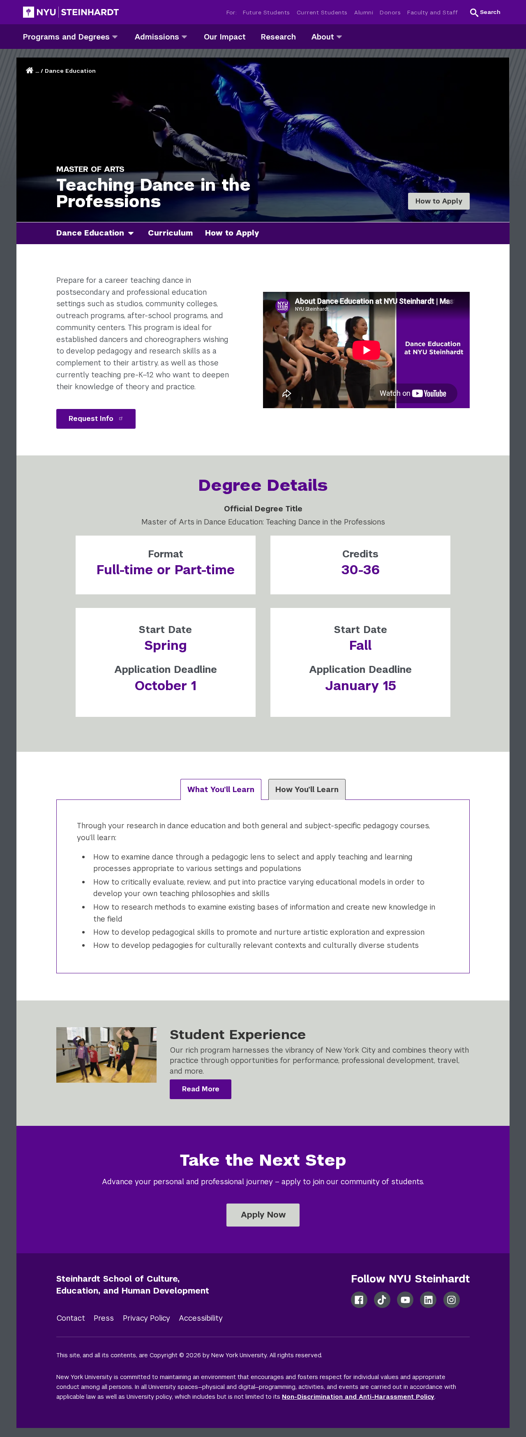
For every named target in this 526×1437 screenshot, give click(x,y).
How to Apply (438, 201)
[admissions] (184, 36)
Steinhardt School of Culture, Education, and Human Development (132, 1284)
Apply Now (263, 1214)
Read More (200, 1089)
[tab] (220, 789)
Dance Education (70, 70)
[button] (485, 12)
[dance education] (134, 233)
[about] (339, 36)
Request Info (92, 418)
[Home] (30, 70)
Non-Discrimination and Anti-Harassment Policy (358, 1396)
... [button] (37, 70)
